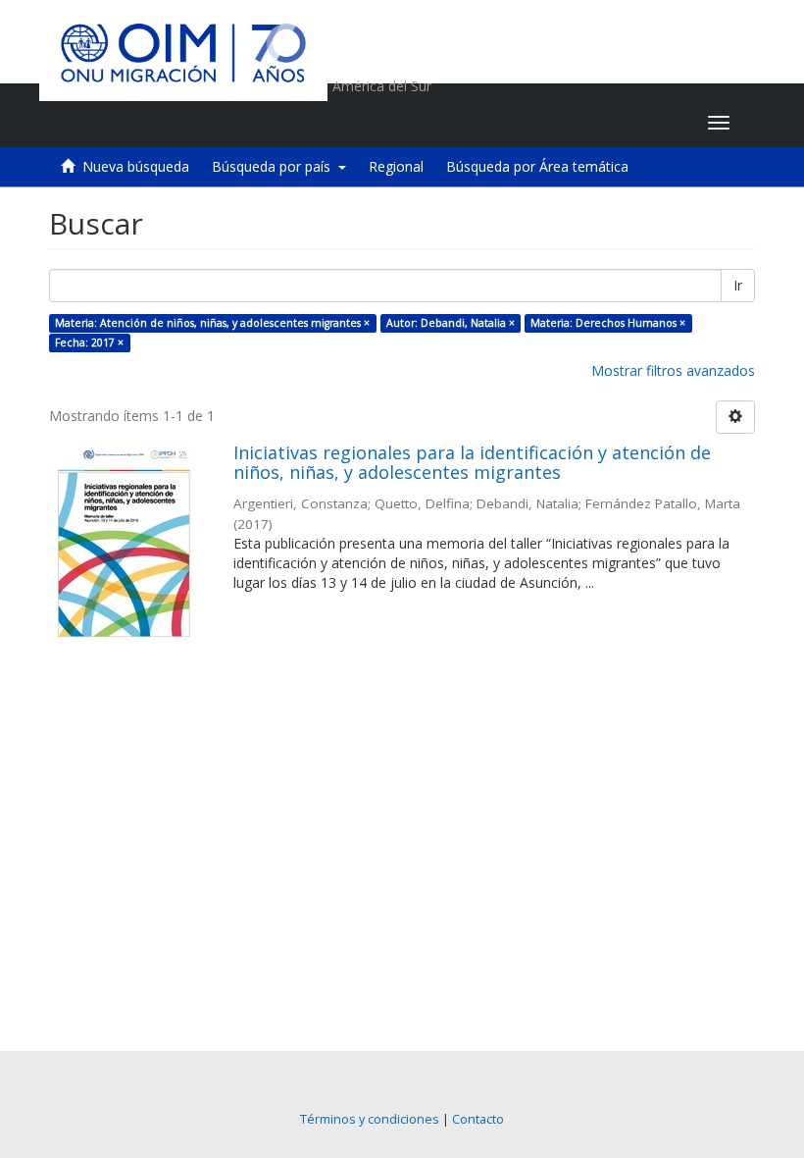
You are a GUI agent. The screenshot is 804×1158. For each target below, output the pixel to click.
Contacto (478, 1119)
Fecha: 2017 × (89, 342)
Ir (737, 285)
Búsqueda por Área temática (537, 166)
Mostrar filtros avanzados (673, 370)
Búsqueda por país (275, 166)
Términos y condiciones (369, 1119)
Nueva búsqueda (135, 166)
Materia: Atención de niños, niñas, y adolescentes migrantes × (212, 323)
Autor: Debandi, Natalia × (450, 323)
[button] (570, 122)
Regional (396, 166)
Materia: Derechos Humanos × (607, 323)
